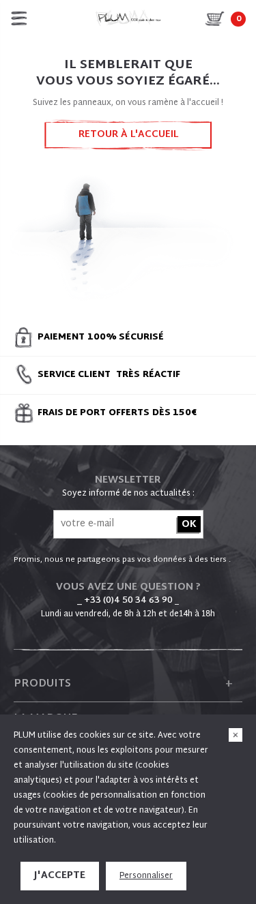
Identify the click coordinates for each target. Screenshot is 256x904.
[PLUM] (128, 18)
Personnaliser (146, 876)
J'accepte (59, 875)
